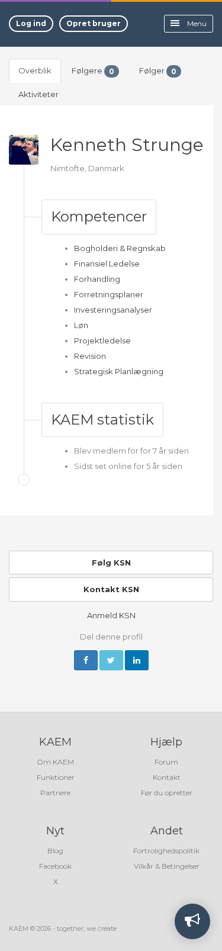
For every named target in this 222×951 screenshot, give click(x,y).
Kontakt (167, 777)
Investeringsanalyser (113, 309)
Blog (55, 850)
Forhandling (97, 279)
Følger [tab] (157, 71)
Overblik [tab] (35, 70)
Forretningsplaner (108, 294)
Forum (166, 761)
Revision (90, 356)
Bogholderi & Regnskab (120, 248)
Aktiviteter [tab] (38, 94)
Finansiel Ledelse (107, 263)
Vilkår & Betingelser (167, 866)
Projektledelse (102, 340)
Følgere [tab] (93, 71)
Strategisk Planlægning (118, 371)
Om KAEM (55, 761)
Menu (196, 23)
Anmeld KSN (111, 615)
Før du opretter (166, 792)
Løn (81, 325)
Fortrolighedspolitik (166, 850)
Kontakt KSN (111, 589)
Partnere (55, 792)
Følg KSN (111, 562)
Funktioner (56, 777)
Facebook (55, 866)
